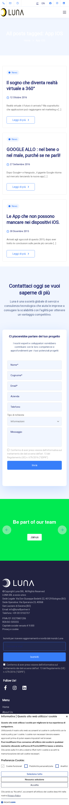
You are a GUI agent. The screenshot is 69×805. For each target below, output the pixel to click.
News (14, 72)
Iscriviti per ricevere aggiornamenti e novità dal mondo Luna (33, 638)
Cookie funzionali (14, 766)
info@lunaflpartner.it (19, 609)
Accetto (34, 785)
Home (5, 707)
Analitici (64, 766)
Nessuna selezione (34, 779)
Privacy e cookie (10, 629)
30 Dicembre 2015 (19, 231)
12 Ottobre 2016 (18, 97)
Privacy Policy (14, 795)
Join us (34, 537)
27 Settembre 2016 (20, 164)
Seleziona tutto (34, 774)
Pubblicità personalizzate (41, 766)
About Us (7, 712)
